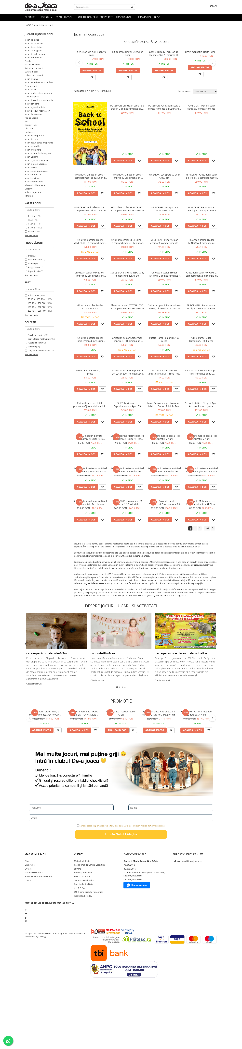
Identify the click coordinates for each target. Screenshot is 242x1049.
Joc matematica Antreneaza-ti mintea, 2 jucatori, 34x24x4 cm (158, 713)
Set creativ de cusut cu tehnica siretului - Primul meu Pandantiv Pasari (164, 372)
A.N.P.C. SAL (80, 888)
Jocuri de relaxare (33, 114)
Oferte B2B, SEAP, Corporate (95, 17)
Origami (28, 188)
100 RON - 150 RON (37, 303)
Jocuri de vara (31, 139)
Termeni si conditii (33, 872)
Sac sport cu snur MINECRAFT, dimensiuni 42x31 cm (127, 274)
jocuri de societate (95, 583)
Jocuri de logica (32, 39)
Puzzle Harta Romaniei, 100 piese (164, 339)
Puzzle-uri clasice (36, 334)
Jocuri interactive (33, 149)
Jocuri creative (31, 78)
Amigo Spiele (34, 267)
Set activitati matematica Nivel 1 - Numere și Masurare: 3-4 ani (90, 470)
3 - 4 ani (31, 231)
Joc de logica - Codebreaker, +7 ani (121, 713)
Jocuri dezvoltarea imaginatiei (39, 142)
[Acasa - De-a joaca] (41, 6)
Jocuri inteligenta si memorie (38, 93)
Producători (124, 17)
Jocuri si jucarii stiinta (35, 107)
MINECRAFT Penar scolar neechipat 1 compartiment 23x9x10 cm (201, 209)
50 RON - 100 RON (36, 299)
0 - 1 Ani (31, 215)
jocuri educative (203, 564)
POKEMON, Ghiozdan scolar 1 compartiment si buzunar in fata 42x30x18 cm (90, 176)
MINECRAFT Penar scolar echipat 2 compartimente (164, 241)
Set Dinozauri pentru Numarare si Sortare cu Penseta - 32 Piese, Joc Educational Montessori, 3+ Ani (90, 437)
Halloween (30, 131)
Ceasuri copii (31, 124)
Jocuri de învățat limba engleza (169, 595)
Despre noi (30, 864)
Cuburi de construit (34, 75)
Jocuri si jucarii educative (36, 160)
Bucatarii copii (31, 71)
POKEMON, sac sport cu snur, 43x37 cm (164, 176)
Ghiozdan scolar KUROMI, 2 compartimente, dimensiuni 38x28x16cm (201, 274)
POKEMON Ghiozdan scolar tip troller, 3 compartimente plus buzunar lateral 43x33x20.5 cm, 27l (127, 107)
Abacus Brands (35, 259)
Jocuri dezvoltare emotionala (39, 100)
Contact (28, 880)
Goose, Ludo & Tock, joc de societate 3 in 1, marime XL (163, 53)
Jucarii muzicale (32, 178)
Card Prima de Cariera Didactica (89, 864)
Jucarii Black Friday (83, 895)
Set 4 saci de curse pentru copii (91, 53)
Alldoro (31, 263)
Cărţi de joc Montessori (39, 350)
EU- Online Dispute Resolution (88, 891)
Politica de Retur (82, 876)
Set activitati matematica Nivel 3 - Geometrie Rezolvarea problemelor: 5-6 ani (164, 470)
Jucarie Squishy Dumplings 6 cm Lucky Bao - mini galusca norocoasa (127, 372)
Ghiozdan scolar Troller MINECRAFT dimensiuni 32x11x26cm (201, 241)
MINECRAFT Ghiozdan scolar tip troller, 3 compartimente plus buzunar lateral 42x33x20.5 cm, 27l (201, 176)
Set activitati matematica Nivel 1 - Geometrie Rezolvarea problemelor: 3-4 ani (127, 470)
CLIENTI (78, 854)
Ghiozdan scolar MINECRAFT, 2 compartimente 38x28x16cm (127, 209)
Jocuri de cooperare (34, 135)
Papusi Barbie (31, 117)
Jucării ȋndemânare (34, 181)
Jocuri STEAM (31, 167)
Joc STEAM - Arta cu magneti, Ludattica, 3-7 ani (196, 713)
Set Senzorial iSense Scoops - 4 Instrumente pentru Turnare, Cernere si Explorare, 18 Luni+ (201, 372)
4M (29, 255)
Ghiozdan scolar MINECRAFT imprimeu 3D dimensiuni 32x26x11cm (90, 274)
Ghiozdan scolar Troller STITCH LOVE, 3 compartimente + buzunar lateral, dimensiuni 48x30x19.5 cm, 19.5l (90, 307)
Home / (29, 24)
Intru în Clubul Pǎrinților (121, 834)
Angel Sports (34, 271)
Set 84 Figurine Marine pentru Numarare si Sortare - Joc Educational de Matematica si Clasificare (127, 437)
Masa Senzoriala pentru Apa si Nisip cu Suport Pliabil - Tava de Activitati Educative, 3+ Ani (164, 404)
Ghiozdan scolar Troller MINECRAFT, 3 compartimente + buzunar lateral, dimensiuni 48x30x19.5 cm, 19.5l (90, 241)
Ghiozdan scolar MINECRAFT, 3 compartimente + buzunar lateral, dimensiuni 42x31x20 (127, 241)
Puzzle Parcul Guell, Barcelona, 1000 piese (201, 339)
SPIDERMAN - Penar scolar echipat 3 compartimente (201, 307)
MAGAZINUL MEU (35, 854)
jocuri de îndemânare (138, 555)
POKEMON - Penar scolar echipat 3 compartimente (201, 107)
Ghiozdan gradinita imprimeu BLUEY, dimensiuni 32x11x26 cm (164, 307)
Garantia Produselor (84, 880)
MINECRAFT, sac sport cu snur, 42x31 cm (164, 209)
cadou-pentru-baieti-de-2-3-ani (47, 653)
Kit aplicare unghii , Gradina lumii (127, 53)
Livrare (28, 868)
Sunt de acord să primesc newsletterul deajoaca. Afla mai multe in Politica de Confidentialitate (122, 825)
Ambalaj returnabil (83, 872)
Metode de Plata (82, 861)
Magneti (32, 346)
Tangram (29, 195)
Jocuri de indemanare (35, 54)
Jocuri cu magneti (33, 50)
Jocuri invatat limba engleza (38, 153)
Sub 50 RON (33, 295)
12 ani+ (31, 219)
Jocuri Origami (31, 156)
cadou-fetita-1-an (103, 653)
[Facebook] (26, 909)
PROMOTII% (144, 17)
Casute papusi (32, 96)
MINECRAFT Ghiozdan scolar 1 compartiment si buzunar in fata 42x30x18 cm (90, 209)
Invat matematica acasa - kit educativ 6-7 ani (164, 437)
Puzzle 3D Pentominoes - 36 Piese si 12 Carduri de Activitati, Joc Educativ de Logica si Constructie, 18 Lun (127, 502)
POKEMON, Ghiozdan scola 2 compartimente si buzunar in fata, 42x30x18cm (164, 107)
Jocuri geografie (32, 146)
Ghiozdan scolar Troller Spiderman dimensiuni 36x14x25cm (90, 339)
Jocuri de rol (30, 89)
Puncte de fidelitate (83, 884)
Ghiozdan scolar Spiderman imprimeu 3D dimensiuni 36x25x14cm (127, 339)
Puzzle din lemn (32, 64)
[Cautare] (132, 7)
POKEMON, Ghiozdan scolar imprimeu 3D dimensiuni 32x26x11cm (127, 176)
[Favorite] (91, 77)
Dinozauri (29, 128)
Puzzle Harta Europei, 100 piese (90, 372)
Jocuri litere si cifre (33, 47)
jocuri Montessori (198, 552)
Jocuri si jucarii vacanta (36, 163)
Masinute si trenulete (35, 185)
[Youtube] (26, 913)
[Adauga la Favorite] (139, 160)
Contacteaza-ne (139, 885)
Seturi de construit (34, 68)
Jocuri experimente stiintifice (39, 82)
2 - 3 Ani (31, 227)
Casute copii (31, 85)
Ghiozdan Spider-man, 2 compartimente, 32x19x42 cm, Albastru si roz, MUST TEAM (45, 713)
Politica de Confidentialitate (38, 876)
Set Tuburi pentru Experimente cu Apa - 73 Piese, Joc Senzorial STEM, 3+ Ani (127, 404)
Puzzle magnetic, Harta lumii (199, 51)
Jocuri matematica (33, 57)
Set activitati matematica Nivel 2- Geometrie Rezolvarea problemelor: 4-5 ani (90, 502)
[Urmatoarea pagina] (213, 528)
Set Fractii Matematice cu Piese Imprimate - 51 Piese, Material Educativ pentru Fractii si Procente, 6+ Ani (201, 502)
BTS (26, 121)
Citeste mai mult (33, 683)
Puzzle (28, 61)
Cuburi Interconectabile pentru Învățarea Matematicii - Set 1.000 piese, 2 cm (90, 404)
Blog (157, 17)
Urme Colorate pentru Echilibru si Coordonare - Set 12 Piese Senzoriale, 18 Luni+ (164, 502)
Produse (30, 17)
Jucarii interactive (33, 174)
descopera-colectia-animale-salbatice (181, 653)
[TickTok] (26, 917)
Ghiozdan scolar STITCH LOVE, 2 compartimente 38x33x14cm (127, 307)
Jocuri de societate (33, 43)
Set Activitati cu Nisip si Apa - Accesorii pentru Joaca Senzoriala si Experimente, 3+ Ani (201, 404)
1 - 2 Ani (31, 223)
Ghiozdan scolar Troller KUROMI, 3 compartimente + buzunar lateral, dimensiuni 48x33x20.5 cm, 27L (164, 274)
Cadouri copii (64, 17)
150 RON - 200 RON (37, 307)
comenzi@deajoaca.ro (189, 861)
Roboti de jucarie (33, 192)
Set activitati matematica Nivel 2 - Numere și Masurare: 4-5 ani (201, 470)
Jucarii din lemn (32, 103)
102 (207, 528)
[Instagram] (26, 921)
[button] (79, 62)
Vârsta (45, 17)
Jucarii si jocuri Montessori (37, 110)
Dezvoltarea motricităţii (39, 338)
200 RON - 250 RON (37, 310)
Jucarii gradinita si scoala (36, 170)
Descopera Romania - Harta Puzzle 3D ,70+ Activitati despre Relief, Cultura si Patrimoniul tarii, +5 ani (83, 713)
